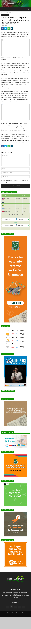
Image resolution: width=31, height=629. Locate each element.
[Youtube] (23, 607)
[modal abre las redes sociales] (12, 28)
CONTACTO (22, 612)
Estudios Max (24, 614)
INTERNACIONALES (9, 12)
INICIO (8, 612)
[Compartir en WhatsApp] (8, 28)
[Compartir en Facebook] (2, 28)
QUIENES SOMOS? (14, 612)
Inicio (2, 12)
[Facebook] (7, 607)
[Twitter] (19, 607)
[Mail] (15, 607)
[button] (2, 9)
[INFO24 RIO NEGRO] (15, 3)
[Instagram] (11, 607)
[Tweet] (5, 28)
